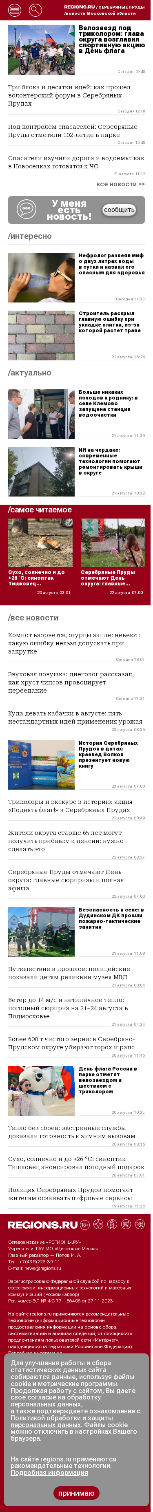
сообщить (119, 210)
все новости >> (120, 184)
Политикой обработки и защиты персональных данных (62, 1421)
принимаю (76, 1493)
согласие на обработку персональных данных (56, 1400)
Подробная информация (35, 1353)
